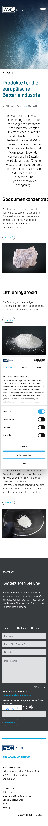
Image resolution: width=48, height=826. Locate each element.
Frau (23, 628)
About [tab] (39, 367)
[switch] (41, 419)
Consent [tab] (9, 367)
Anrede (8, 628)
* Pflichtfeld (40, 687)
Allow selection (24, 455)
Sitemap (6, 807)
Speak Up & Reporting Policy (16, 795)
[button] (25, 707)
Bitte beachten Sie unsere (17, 693)
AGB (4, 803)
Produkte (21, 106)
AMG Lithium (8, 106)
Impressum (8, 788)
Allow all (24, 447)
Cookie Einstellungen (12, 799)
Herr (37, 628)
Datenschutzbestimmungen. (17, 695)
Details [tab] (24, 367)
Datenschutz (8, 792)
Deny (24, 463)
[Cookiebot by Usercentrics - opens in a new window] (34, 360)
